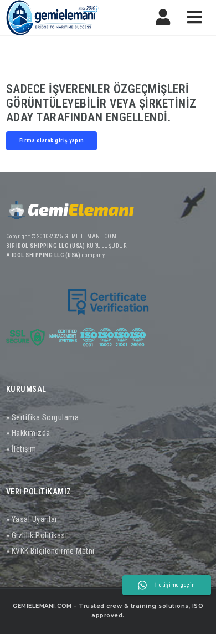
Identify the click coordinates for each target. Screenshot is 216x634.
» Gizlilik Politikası (37, 535)
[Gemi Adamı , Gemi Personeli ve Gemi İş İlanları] (53, 17)
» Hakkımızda (28, 432)
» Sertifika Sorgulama (42, 417)
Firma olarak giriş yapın (51, 140)
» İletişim (21, 448)
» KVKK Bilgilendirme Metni (50, 550)
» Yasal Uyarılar (32, 519)
